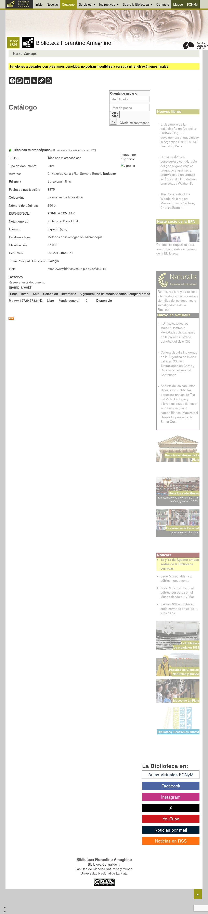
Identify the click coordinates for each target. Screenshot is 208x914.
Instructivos (107, 4)
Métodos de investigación (66, 236)
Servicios (85, 4)
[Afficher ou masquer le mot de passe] (115, 114)
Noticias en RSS (171, 841)
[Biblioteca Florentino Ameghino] (19, 4)
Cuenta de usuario (123, 93)
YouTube (170, 819)
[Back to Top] (198, 894)
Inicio (39, 4)
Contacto (162, 4)
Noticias (52, 4)
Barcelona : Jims (59, 181)
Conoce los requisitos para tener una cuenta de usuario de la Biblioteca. (176, 248)
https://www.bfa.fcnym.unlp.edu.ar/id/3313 (77, 268)
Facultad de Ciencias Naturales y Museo (184, 671)
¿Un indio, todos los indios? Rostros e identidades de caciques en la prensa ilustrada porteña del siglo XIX (178, 332)
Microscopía (94, 236)
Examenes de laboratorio (65, 197)
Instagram (171, 797)
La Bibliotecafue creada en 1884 (186, 645)
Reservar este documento (27, 282)
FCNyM (192, 4)
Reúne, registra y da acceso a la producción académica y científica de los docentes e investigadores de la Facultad (178, 300)
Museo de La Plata (186, 700)
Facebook (170, 786)
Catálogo (68, 4)
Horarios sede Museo (184, 493)
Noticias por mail (171, 830)
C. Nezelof (59, 150)
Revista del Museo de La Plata (182, 457)
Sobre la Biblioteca (136, 4)
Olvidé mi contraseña (135, 122)
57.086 (52, 244)
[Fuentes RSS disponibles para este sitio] (79, 318)
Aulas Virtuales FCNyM (171, 774)
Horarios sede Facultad (182, 528)
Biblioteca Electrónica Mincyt (178, 732)
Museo (178, 4)
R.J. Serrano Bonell (87, 173)
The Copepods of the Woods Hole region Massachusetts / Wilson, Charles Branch (177, 200)
